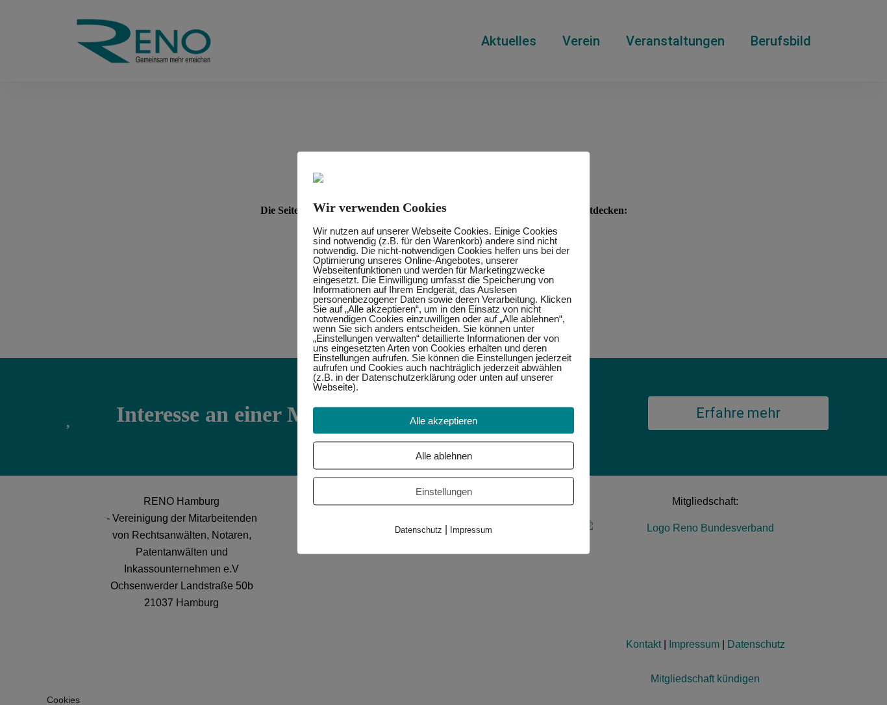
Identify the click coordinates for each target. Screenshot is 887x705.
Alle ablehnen (444, 455)
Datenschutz (418, 529)
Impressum (471, 529)
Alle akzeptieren (443, 420)
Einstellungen (444, 490)
